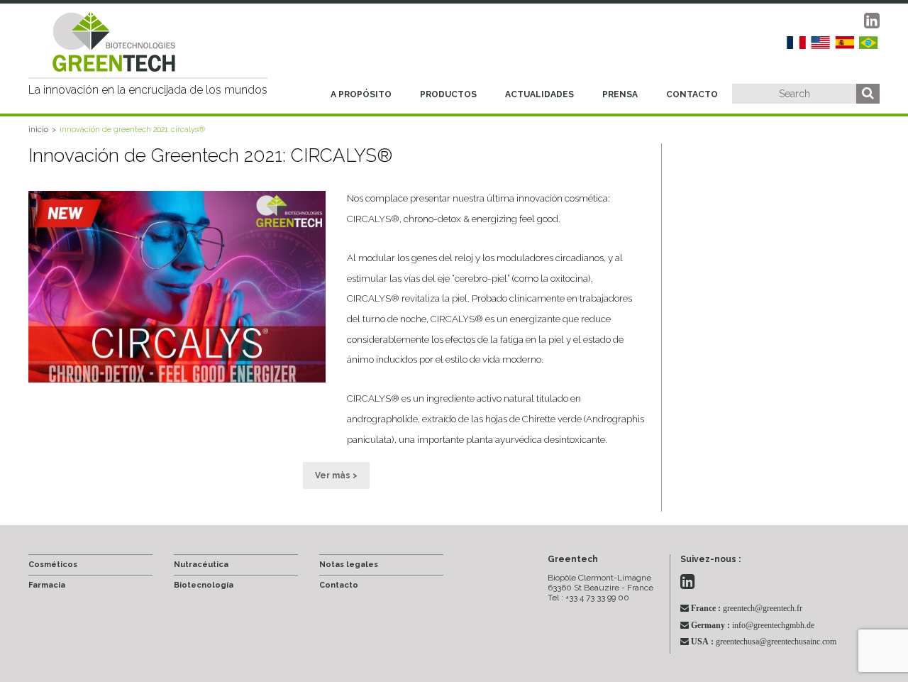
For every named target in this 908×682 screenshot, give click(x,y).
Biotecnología (203, 585)
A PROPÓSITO (361, 94)
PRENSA (620, 94)
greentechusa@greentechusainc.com (763, 641)
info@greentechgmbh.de (752, 625)
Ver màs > (336, 475)
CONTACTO (692, 94)
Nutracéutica (201, 564)
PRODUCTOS (448, 94)
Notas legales (348, 564)
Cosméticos (52, 564)
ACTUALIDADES (539, 94)
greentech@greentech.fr (746, 608)
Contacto (338, 585)
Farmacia (46, 585)
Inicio (38, 129)
